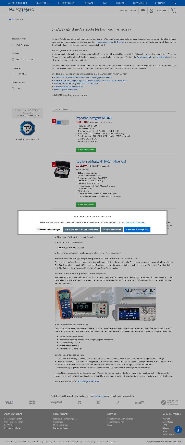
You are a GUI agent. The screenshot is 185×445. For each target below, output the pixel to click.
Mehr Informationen (135, 222)
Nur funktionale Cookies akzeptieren (81, 229)
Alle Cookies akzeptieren (137, 229)
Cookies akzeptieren (112, 229)
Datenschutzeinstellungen (48, 229)
